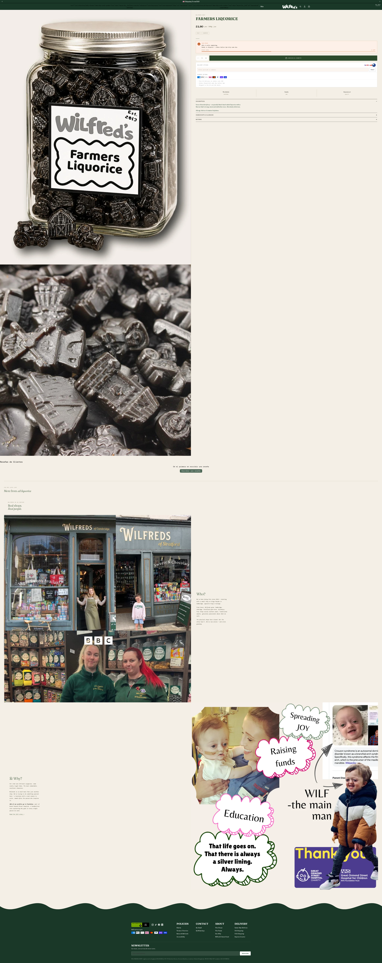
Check (372, 69)
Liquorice (205, 33)
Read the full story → (17, 814)
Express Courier (240, 937)
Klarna (179, 928)
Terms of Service (182, 931)
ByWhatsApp (200, 931)
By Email (199, 928)
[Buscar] (300, 6)
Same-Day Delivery (241, 928)
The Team (218, 931)
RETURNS (199, 119)
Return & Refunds (182, 934)
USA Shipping (239, 934)
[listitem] (262, 6)
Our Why (218, 934)
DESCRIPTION (200, 101)
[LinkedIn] (162, 925)
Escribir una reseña (191, 471)
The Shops (218, 928)
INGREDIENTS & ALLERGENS (204, 115)
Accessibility (181, 937)
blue (198, 33)
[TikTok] (156, 925)
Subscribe (245, 953)
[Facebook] (159, 925)
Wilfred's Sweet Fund (222, 937)
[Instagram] (153, 925)
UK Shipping (239, 931)
